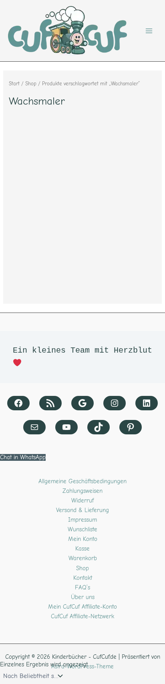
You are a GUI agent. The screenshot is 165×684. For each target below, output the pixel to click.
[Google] (82, 403)
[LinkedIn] (146, 403)
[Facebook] (18, 403)
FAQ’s (82, 587)
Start (14, 84)
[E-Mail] (34, 427)
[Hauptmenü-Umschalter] (149, 30)
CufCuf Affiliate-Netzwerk (82, 616)
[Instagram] (114, 403)
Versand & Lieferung (82, 510)
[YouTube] (66, 427)
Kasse (82, 548)
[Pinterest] (130, 427)
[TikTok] (98, 427)
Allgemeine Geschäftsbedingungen (82, 481)
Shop (30, 84)
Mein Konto (82, 539)
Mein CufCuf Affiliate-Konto (82, 606)
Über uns (83, 597)
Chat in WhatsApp (23, 457)
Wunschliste (82, 529)
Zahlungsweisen (82, 491)
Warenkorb (82, 558)
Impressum (82, 520)
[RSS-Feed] (50, 403)
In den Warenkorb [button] (38, 294)
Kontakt (82, 578)
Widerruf (82, 500)
